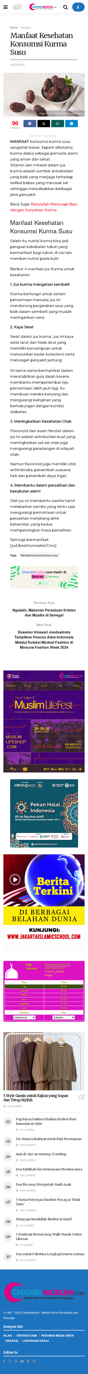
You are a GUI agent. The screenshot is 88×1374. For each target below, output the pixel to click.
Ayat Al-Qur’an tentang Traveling (41, 1154)
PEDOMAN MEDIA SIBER (57, 1335)
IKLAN (7, 1335)
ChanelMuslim (30, 1312)
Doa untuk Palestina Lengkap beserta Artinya (50, 1254)
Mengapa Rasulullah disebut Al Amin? (44, 1219)
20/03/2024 (17, 64)
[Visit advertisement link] (44, 577)
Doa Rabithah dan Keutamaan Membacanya (49, 1169)
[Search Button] (65, 7)
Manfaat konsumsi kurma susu (39, 555)
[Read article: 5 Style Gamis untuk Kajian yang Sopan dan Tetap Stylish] (44, 1061)
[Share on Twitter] (43, 123)
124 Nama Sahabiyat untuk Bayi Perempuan (49, 1139)
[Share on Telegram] (71, 123)
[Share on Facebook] (29, 123)
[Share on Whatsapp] (57, 123)
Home (14, 27)
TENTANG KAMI (26, 1335)
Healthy (26, 27)
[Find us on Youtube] (22, 1361)
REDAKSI (12, 1341)
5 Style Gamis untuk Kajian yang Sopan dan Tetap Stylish (35, 1098)
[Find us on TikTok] (28, 1361)
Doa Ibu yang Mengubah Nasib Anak (43, 1184)
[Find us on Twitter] (10, 1361)
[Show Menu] (5, 7)
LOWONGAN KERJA (36, 1341)
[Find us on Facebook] (4, 1361)
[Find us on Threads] (34, 1361)
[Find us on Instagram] (16, 1361)
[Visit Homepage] (42, 6)
